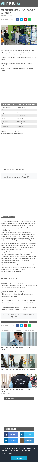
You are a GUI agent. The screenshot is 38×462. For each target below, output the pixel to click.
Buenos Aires (23, 322)
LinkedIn (30, 68)
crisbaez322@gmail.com (18, 177)
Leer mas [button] (9, 453)
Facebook (14, 68)
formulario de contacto (20, 66)
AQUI (12, 317)
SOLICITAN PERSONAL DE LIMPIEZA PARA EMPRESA (18, 370)
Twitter (3, 70)
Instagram (22, 68)
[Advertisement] (19, 87)
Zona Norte (33, 322)
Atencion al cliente (13, 322)
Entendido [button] (19, 458)
